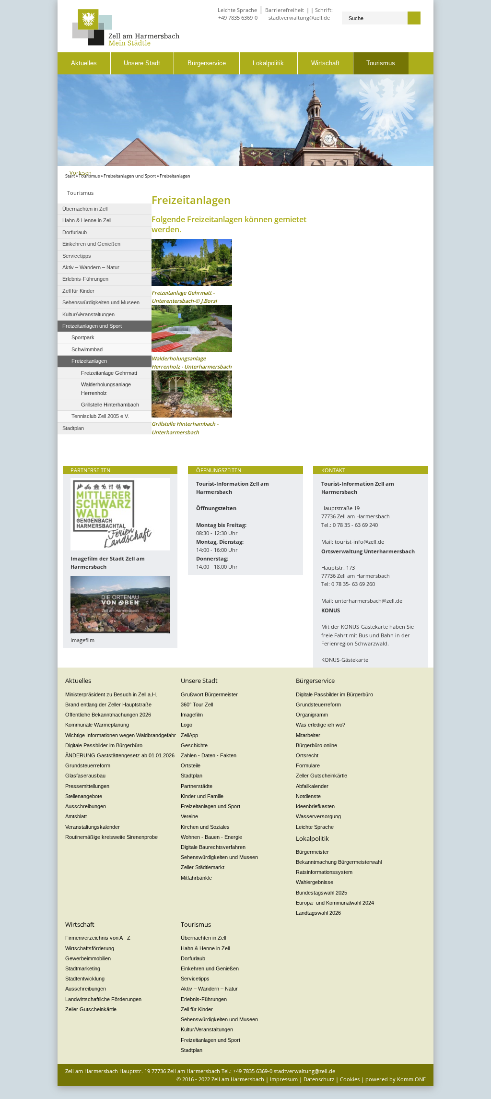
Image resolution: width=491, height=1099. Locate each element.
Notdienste (308, 796)
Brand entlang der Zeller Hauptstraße (108, 704)
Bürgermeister (312, 852)
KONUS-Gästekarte (344, 659)
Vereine (189, 816)
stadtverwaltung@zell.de (299, 17)
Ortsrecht (307, 755)
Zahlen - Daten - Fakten (208, 755)
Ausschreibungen (85, 806)
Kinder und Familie (202, 796)
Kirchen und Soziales (205, 827)
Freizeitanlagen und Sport (130, 176)
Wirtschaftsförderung (89, 948)
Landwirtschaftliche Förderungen (103, 999)
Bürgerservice (206, 63)
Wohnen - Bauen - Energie (211, 837)
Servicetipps (195, 978)
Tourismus (380, 63)
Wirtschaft (325, 63)
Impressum (284, 1079)
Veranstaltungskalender (92, 827)
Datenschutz (319, 1079)
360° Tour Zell (197, 704)
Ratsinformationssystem (324, 872)
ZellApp (189, 735)
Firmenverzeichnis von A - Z (97, 938)
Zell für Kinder (197, 1009)
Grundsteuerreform (87, 765)
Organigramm (312, 714)
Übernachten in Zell (203, 938)
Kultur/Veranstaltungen (207, 1029)
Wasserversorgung (318, 816)
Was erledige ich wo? (320, 725)
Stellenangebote (83, 796)
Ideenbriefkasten (315, 806)
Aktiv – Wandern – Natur (209, 988)
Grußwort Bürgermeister (209, 694)
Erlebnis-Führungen (204, 999)
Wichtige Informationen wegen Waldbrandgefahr (120, 735)
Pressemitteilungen (87, 786)
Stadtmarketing (82, 968)
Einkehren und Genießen (210, 968)
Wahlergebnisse (314, 882)
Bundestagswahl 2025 (321, 893)
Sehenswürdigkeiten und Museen (219, 857)
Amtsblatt (76, 816)
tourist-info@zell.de (359, 541)
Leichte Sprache (237, 9)
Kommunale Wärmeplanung (97, 725)
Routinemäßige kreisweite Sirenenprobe (111, 837)
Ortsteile (190, 765)
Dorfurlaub (193, 958)
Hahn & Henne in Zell (205, 948)
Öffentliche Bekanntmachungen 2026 (108, 714)
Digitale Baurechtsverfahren (213, 847)
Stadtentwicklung (85, 978)
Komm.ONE (411, 1079)
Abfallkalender (312, 786)
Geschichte (194, 745)
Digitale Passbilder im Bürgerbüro (103, 745)
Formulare (308, 765)
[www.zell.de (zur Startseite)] (126, 43)
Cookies (350, 1079)
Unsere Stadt (142, 63)
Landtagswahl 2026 (318, 913)
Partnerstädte (196, 786)
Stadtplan (191, 775)
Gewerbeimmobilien (88, 958)
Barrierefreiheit (284, 9)
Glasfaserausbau (85, 775)
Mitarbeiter (308, 735)
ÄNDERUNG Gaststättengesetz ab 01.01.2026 (120, 755)
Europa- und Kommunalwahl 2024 (335, 903)
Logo (186, 725)
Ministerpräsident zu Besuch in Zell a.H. (111, 694)
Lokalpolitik (268, 63)
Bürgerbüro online (316, 745)
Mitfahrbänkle (196, 878)
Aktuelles (84, 63)
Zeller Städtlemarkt (202, 867)
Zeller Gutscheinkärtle (321, 775)
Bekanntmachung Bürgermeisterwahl (339, 862)
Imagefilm (192, 714)
